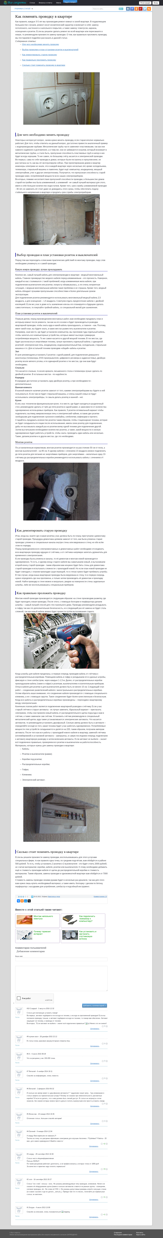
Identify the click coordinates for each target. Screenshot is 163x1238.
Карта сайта (140, 1235)
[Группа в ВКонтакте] (128, 8)
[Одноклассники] (22, 900)
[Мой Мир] (25, 900)
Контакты (139, 1233)
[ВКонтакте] (18, 900)
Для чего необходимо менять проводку (40, 44)
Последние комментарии (123, 1235)
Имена (58, 3)
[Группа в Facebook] (132, 8)
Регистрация (145, 3)
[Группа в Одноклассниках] (136, 8)
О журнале (118, 1233)
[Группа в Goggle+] (140, 8)
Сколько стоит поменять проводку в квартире (43, 65)
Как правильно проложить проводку (39, 60)
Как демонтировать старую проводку (39, 55)
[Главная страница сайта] (15, 2)
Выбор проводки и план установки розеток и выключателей (50, 50)
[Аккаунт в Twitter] (145, 8)
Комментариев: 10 (100, 896)
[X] (29, 900)
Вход (156, 3)
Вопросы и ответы (45, 3)
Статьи (32, 3)
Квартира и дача (54, 896)
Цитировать (94, 1029)
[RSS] (149, 8)
